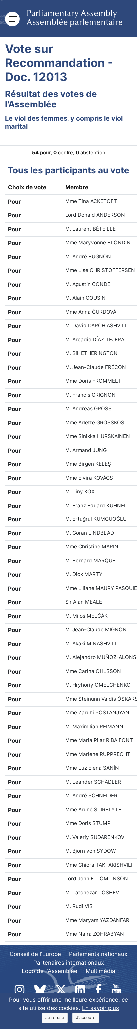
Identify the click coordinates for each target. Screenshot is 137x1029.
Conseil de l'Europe (35, 954)
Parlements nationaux (98, 954)
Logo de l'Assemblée (49, 971)
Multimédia (100, 971)
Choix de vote (27, 187)
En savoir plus (100, 1008)
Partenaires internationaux (68, 962)
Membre (76, 187)
